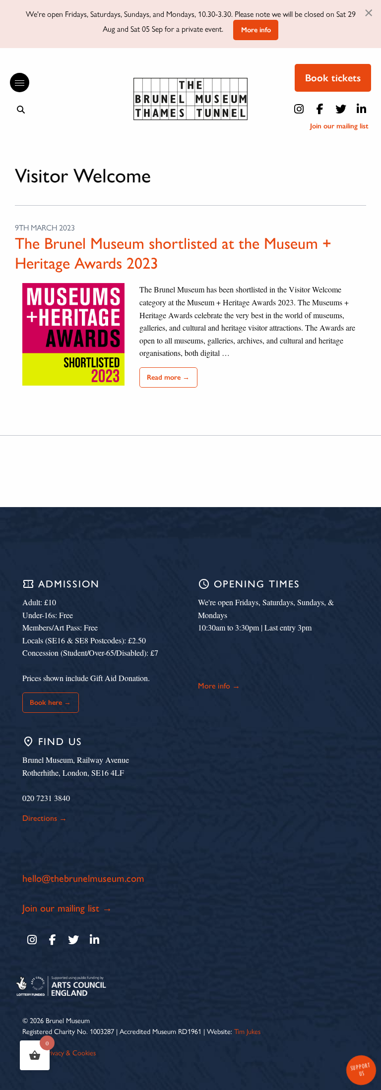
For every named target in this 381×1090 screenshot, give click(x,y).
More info (256, 29)
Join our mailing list (339, 125)
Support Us (360, 1069)
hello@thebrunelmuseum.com (83, 878)
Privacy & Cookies (70, 1052)
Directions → (44, 818)
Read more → (168, 377)
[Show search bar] (21, 110)
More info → (219, 685)
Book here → (50, 702)
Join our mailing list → (67, 908)
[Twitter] (340, 109)
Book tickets (333, 78)
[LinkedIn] (361, 109)
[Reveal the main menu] (15, 83)
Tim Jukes (247, 1031)
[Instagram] (299, 109)
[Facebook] (320, 109)
